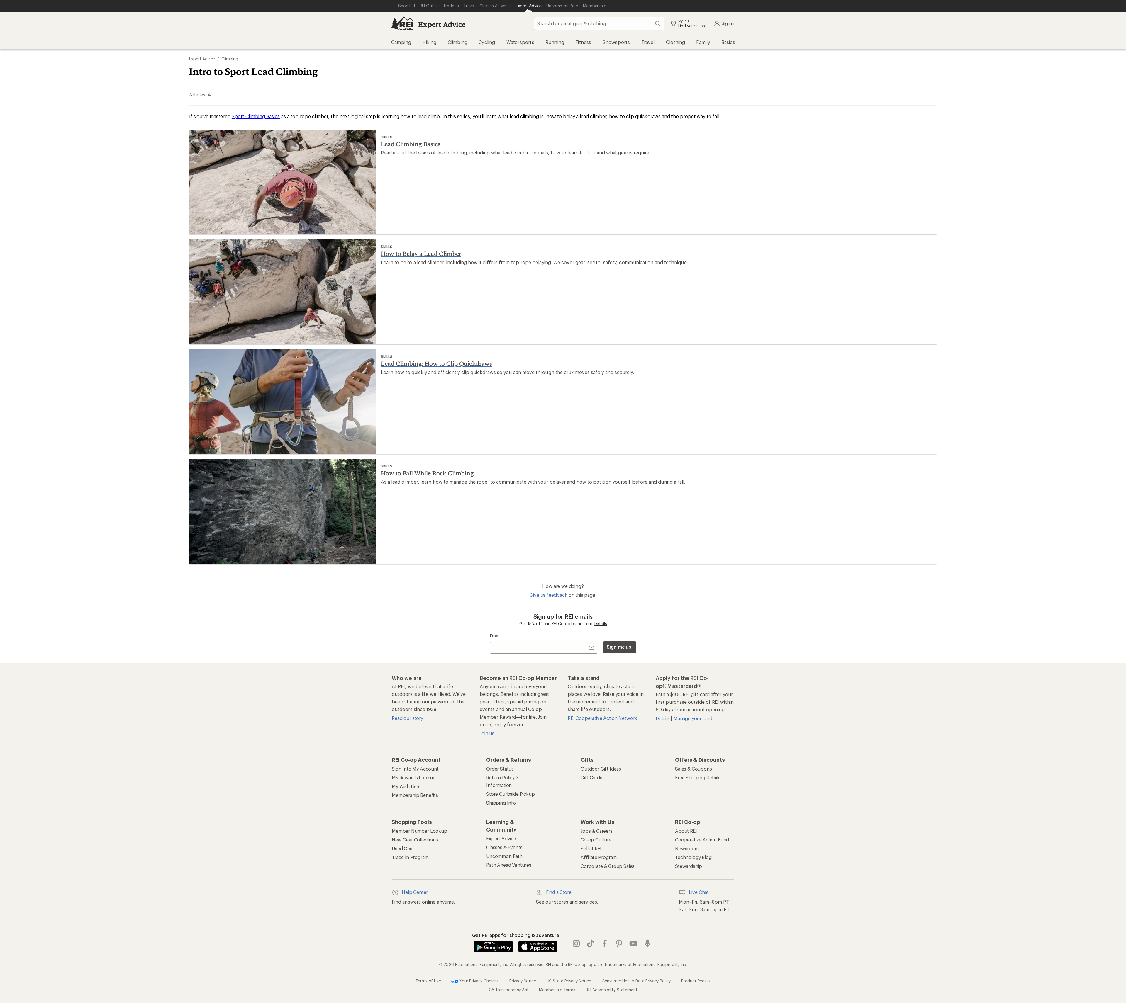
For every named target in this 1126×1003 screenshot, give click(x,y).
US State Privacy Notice (569, 980)
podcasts (647, 943)
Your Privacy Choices (478, 980)
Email (495, 635)
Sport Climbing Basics (256, 116)
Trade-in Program (410, 857)
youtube (633, 943)
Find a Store (559, 892)
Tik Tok (591, 943)
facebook (605, 943)
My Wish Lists (406, 786)
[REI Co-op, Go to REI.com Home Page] (402, 23)
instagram (576, 943)
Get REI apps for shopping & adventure (515, 935)
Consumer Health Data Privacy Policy (636, 980)
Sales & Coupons (693, 768)
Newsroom (687, 848)
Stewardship (688, 866)
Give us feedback (548, 595)
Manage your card (693, 718)
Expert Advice (442, 24)
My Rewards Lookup (414, 777)
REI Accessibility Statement (611, 989)
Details (600, 623)
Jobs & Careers (597, 831)
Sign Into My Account (415, 768)
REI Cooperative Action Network (602, 718)
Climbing (229, 58)
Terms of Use (428, 980)
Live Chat (699, 892)
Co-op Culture (596, 839)
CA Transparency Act (509, 989)
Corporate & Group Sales (608, 866)
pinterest (619, 943)
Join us (487, 733)
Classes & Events (504, 847)
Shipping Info (501, 802)
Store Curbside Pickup (510, 794)
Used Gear (403, 848)
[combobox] (599, 23)
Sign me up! (619, 647)
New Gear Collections (415, 839)
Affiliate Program (599, 857)
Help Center (415, 892)
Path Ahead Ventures (508, 865)
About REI (686, 831)
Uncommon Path (504, 856)
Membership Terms (557, 989)
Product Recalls (695, 980)
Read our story (407, 718)
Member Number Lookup (419, 831)
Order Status (500, 768)
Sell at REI (591, 848)
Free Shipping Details (697, 777)
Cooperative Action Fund (702, 839)
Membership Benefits (415, 795)
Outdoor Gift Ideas (601, 768)
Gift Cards (591, 777)
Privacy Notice (522, 980)
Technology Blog (693, 857)
